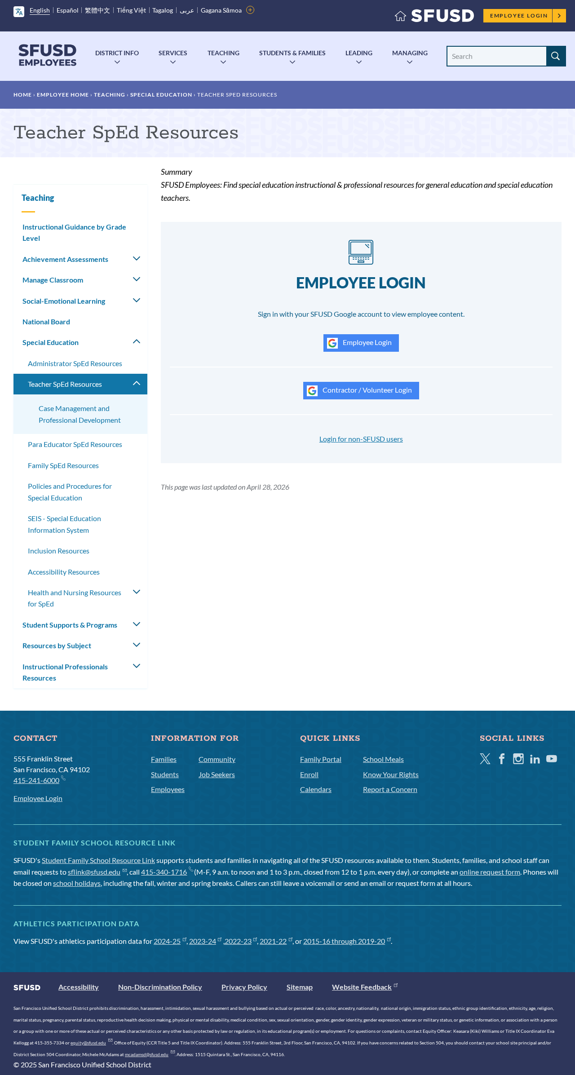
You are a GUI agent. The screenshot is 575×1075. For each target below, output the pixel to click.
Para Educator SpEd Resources (75, 444)
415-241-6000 (36, 780)
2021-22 (273, 941)
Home (22, 94)
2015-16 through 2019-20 (344, 941)
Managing (410, 53)
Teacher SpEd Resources (65, 384)
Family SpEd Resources (63, 465)
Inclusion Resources (58, 550)
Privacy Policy (244, 986)
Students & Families (292, 53)
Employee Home (63, 94)
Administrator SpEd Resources (75, 363)
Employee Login (519, 15)
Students (165, 774)
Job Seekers (217, 774)
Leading (358, 53)
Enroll (309, 774)
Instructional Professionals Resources (65, 672)
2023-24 (202, 941)
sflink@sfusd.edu (94, 871)
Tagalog (162, 10)
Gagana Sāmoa (221, 10)
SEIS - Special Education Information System (64, 524)
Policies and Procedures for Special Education (70, 492)
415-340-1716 (164, 871)
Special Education (161, 94)
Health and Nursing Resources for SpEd (74, 598)
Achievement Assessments (65, 259)
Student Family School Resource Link (98, 860)
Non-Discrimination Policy (160, 986)
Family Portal (320, 759)
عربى (187, 10)
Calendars (316, 789)
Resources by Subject (56, 645)
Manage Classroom (52, 279)
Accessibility (78, 986)
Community (217, 759)
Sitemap (300, 986)
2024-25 (167, 941)
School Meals (383, 759)
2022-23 (238, 941)
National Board (46, 321)
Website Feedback (362, 986)
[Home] (434, 18)
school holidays (77, 883)
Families (164, 759)
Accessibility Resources (64, 571)
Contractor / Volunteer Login (366, 389)
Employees (168, 789)
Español (68, 10)
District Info (117, 53)
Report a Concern (390, 789)
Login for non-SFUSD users (361, 438)
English (40, 10)
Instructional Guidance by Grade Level (74, 232)
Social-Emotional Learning (63, 300)
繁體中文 (97, 10)
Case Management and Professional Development (80, 414)
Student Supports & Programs (69, 624)
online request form (490, 871)
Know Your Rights (391, 774)
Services (173, 53)
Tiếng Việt (131, 10)
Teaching (223, 53)
